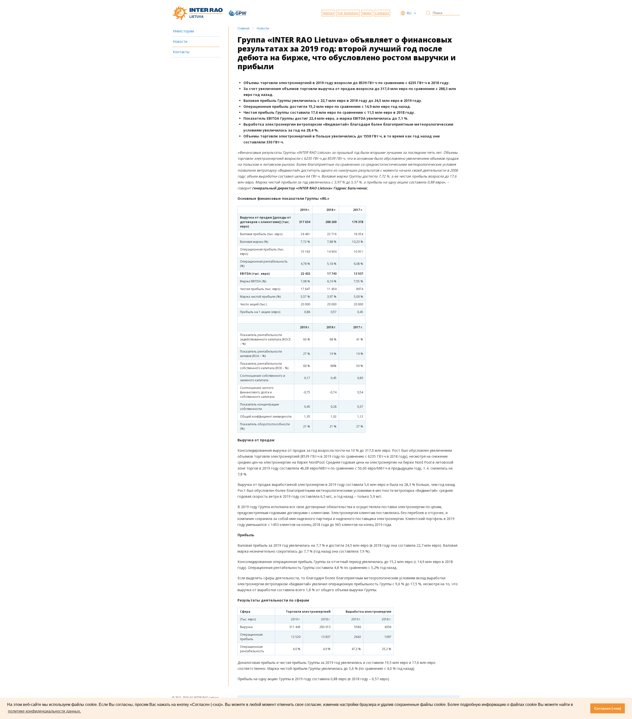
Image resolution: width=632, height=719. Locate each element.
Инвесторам (183, 31)
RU (409, 13)
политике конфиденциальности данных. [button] (44, 711)
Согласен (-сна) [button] (607, 708)
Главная (243, 28)
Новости (180, 41)
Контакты (181, 51)
